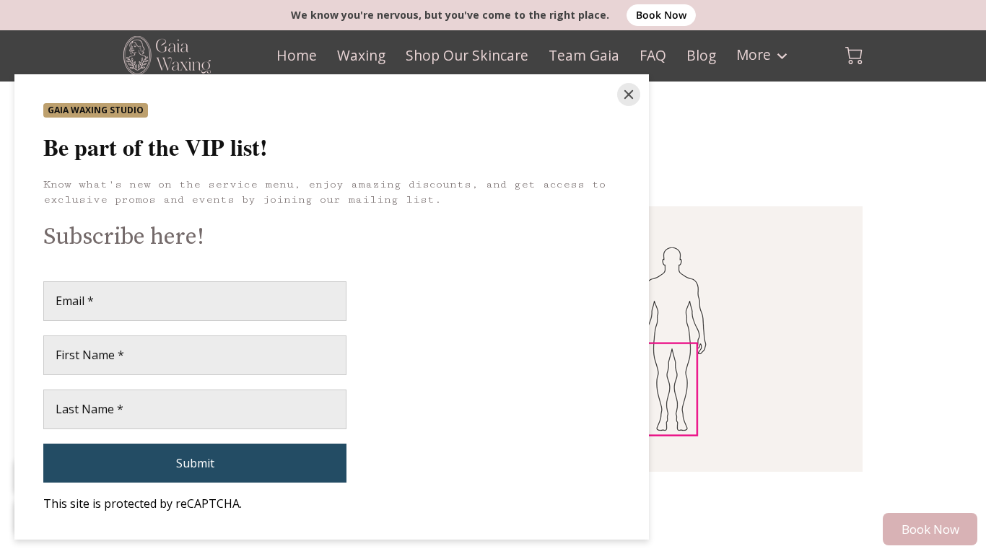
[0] (854, 55)
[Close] (628, 94)
